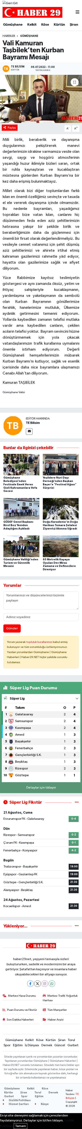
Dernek (46, 1045)
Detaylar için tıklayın (41, 787)
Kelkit (31, 24)
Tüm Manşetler (57, 1009)
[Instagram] (44, 983)
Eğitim (18, 1045)
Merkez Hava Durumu (22, 995)
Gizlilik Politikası (19, 1100)
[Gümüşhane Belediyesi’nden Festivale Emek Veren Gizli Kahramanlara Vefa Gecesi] (21, 464)
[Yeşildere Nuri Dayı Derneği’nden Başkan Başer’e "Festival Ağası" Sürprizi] (61, 464)
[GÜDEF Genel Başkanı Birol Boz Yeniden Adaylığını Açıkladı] (21, 508)
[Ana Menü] (77, 12)
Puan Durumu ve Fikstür (22, 1009)
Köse (45, 24)
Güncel (59, 1045)
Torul (71, 1040)
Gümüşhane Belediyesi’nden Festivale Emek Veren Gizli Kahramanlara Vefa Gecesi (20, 484)
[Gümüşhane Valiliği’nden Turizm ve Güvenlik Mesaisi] (21, 546)
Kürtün (59, 24)
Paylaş (12, 127)
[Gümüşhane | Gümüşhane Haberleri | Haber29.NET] (32, 12)
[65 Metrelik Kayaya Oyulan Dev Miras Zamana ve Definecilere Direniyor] (61, 546)
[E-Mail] (29, 431)
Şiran (74, 24)
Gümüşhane (13, 24)
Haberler (9, 36)
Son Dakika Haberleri (20, 1019)
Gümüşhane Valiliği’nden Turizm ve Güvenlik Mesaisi (20, 563)
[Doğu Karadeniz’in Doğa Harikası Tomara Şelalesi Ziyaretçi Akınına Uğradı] (61, 508)
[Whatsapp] (52, 983)
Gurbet (72, 1045)
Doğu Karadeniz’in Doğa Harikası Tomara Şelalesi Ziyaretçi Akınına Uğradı (60, 525)
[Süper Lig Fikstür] (77, 802)
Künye (44, 1104)
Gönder (12, 628)
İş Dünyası (32, 1045)
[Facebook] (30, 983)
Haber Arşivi (55, 1019)
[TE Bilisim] (12, 425)
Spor (7, 1045)
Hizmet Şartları (18, 1104)
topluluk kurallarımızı (39, 642)
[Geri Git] (10, 3)
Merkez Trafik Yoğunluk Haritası (60, 998)
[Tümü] (77, 926)
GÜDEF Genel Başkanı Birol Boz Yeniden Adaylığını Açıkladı (18, 525)
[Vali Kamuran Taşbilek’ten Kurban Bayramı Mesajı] (41, 99)
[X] (37, 983)
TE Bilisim (33, 422)
